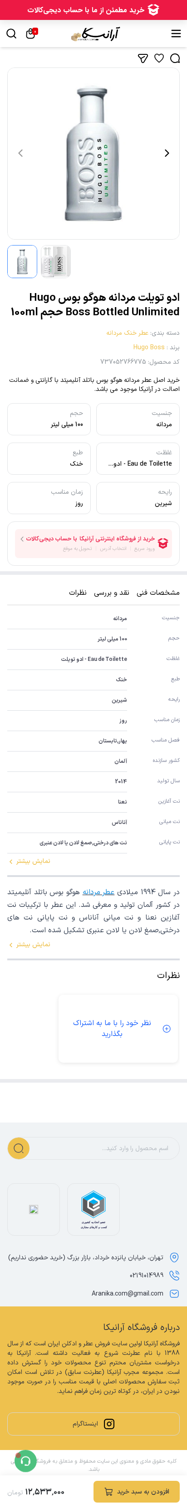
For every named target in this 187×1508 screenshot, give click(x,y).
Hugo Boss (149, 347)
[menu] (176, 33)
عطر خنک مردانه (127, 333)
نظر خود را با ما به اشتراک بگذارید (112, 1029)
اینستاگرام (85, 1424)
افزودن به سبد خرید (143, 1492)
